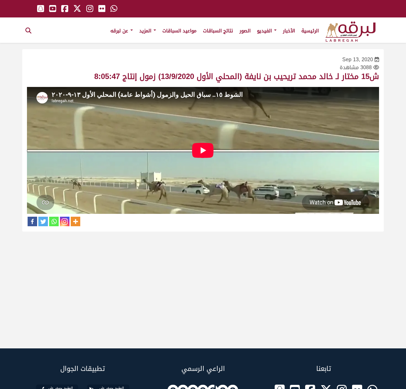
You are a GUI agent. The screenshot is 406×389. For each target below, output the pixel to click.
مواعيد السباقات (179, 30)
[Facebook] (32, 221)
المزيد (146, 30)
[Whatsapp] (54, 221)
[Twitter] (43, 221)
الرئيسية (310, 30)
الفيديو (265, 30)
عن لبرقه (120, 30)
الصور (245, 30)
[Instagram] (64, 221)
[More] (75, 221)
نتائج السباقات (218, 30)
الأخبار (289, 30)
